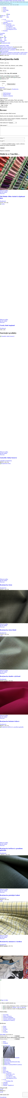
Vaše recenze (3, 125)
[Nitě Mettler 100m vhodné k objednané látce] (14, 173)
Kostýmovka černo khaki (8, 630)
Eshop (4, 1027)
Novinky (5, 1029)
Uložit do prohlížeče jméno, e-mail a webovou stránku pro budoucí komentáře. (12, 144)
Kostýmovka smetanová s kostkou (11, 941)
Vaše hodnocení (4, 122)
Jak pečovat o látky (11, 28)
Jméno (2, 138)
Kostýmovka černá (6, 585)
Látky (5, 47)
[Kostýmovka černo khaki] (14, 606)
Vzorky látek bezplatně (7, 325)
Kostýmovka (10, 47)
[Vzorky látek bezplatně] (14, 261)
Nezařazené (3, 201)
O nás (4, 1030)
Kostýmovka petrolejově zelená (10, 895)
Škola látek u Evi (10, 25)
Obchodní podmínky (8, 1017)
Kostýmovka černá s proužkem (8, 49)
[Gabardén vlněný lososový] (14, 393)
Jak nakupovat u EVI (11, 29)
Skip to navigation (4, 0)
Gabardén (2, 460)
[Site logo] (3, 17)
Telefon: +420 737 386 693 (19, 1007)
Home (4, 1026)
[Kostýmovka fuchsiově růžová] (14, 698)
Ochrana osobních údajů (9, 1019)
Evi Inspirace (9, 26)
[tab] (7, 93)
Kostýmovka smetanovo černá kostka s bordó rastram (13, 54)
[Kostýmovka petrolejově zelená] (14, 872)
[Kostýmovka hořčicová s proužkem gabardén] (14, 784)
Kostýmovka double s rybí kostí (10, 676)
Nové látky (6, 1014)
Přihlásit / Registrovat (8, 1085)
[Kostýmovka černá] (14, 521)
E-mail (2, 141)
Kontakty (5, 1032)
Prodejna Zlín (9, 21)
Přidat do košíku (11, 84)
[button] (4, 190)
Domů (1, 47)
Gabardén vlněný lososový (8, 458)
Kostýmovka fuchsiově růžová (9, 721)
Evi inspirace (9, 1075)
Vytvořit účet (3, 1097)
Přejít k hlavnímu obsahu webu (16, 0)
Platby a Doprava (7, 1016)
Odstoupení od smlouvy (9, 1020)
